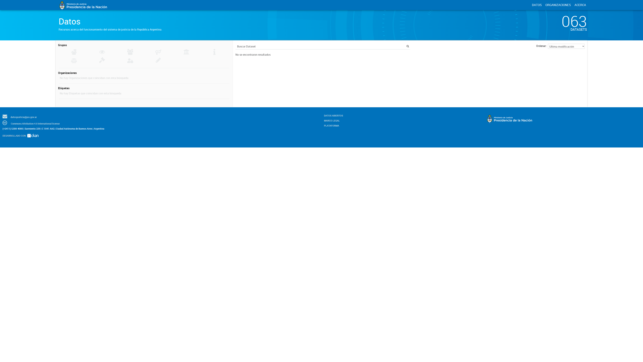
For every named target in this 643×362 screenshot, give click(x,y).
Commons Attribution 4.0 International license (35, 123)
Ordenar (541, 46)
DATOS (537, 5)
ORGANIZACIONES (558, 5)
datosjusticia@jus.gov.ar (24, 117)
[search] (408, 46)
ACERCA (580, 5)
